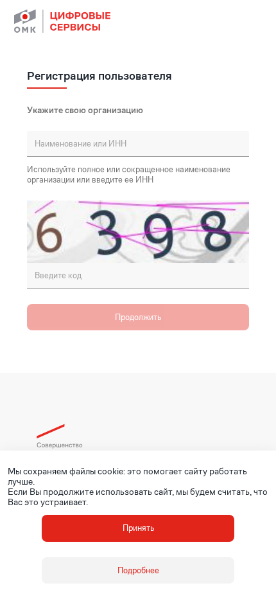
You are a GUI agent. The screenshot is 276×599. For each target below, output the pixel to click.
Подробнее (138, 570)
